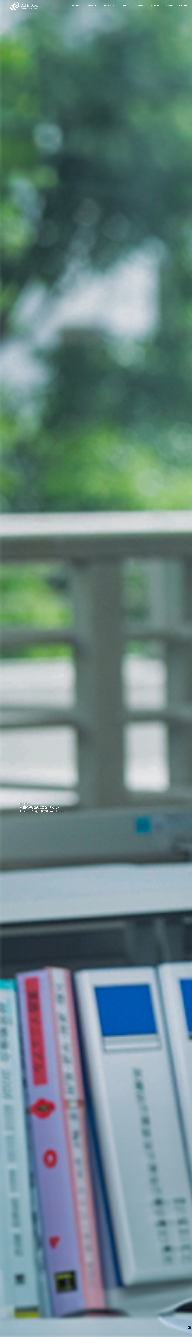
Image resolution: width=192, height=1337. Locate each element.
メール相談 (183, 5)
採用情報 (169, 5)
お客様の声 (155, 5)
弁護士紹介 (75, 5)
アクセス (141, 5)
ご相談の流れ (126, 5)
